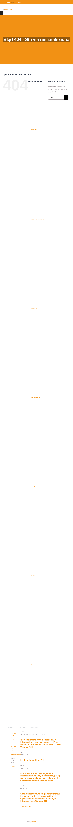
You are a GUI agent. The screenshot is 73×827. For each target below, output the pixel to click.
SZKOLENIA (34, 130)
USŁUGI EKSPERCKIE (37, 219)
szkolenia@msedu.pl (17, 754)
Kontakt (33, 665)
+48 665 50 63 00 (13, 749)
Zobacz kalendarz (25, 806)
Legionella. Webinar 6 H (32, 760)
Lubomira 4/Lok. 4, (13, 735)
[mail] (64, 820)
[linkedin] (69, 2)
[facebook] (66, 2)
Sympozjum (34, 308)
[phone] (58, 823)
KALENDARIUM (35, 397)
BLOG (33, 575)
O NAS (33, 486)
